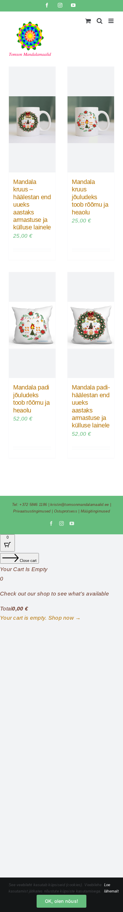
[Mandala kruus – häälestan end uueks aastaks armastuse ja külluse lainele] (32, 119)
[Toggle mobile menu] (111, 21)
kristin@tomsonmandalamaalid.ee (79, 504)
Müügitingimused (95, 511)
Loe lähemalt (111, 888)
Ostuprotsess (65, 511)
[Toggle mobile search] (99, 21)
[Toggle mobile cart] (88, 21)
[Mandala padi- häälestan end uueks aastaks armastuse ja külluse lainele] (91, 325)
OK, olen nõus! (61, 901)
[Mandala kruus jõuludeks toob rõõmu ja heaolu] (91, 119)
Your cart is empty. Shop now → (40, 618)
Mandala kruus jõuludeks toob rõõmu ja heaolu (90, 197)
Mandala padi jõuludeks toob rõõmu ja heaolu (31, 399)
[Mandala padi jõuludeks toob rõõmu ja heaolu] (32, 325)
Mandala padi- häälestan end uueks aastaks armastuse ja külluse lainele (91, 406)
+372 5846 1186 (33, 504)
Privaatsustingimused (32, 511)
